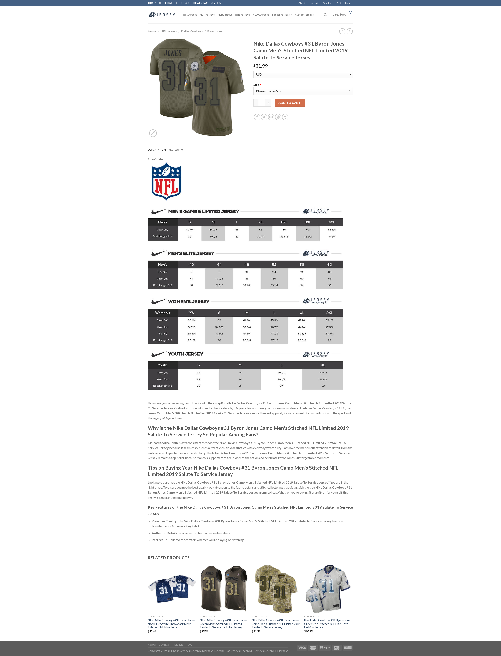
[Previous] (148, 602)
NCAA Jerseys (260, 14)
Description (157, 149)
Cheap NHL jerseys (276, 650)
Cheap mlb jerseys (202, 650)
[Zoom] (153, 133)
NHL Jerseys (242, 14)
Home (152, 31)
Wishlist (327, 2)
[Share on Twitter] (264, 117)
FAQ (338, 2)
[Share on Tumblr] (285, 117)
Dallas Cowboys (192, 31)
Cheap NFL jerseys (252, 650)
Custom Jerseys (304, 14)
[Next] (352, 602)
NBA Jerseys (207, 14)
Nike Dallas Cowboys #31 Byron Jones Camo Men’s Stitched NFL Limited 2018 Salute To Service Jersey (276, 623)
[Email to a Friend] (271, 117)
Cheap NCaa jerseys (227, 650)
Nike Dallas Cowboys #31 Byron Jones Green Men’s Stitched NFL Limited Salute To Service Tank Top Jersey (223, 623)
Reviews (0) (176, 149)
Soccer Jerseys (281, 14)
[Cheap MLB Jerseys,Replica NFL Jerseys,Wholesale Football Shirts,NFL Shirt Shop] (162, 15)
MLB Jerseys (224, 14)
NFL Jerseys (190, 14)
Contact (314, 2)
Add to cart (289, 102)
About (301, 2)
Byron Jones (215, 31)
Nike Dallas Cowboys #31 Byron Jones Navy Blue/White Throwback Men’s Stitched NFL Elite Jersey (171, 623)
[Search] (325, 14)
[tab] (157, 150)
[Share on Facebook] (257, 117)
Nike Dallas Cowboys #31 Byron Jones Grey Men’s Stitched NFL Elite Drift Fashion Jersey (328, 623)
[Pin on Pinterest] (278, 117)
